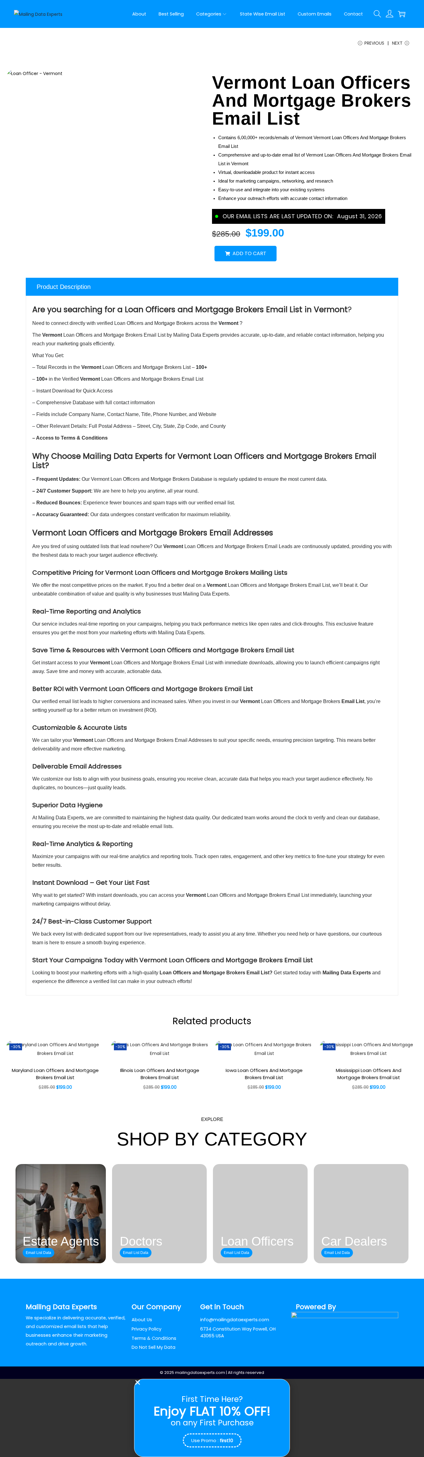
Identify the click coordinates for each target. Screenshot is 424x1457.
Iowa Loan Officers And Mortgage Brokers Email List (264, 1074)
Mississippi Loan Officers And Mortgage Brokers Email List (368, 1074)
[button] (212, 1382)
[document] (212, 1418)
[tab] (212, 287)
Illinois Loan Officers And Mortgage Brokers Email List (159, 1074)
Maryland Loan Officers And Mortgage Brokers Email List (55, 1074)
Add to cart (249, 253)
